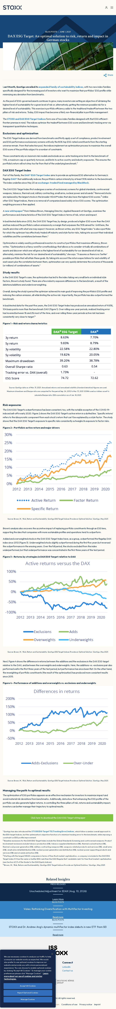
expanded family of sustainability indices (61, 86)
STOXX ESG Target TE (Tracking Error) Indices (53, 831)
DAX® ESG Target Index (37, 175)
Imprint (97, 1004)
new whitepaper (14, 210)
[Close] (52, 954)
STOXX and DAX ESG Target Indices (26, 118)
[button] (106, 8)
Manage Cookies (28, 999)
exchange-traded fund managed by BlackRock (63, 182)
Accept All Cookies (28, 986)
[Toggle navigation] (112, 8)
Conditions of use (69, 1004)
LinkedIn (66, 966)
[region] (28, 979)
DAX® (14, 179)
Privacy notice (86, 1004)
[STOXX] (12, 7)
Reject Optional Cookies (28, 993)
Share (110, 74)
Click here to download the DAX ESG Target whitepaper (58, 817)
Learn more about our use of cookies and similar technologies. (26, 976)
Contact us (67, 970)
